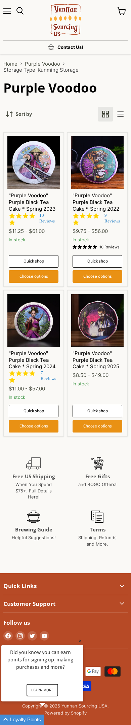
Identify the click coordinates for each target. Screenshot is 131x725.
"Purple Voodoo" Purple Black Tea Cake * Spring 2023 (32, 202)
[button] (50, 720)
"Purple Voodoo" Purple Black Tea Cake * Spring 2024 (32, 360)
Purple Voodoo (42, 64)
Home (10, 64)
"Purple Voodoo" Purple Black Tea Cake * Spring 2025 (96, 360)
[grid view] (105, 114)
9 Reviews (112, 218)
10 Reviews (47, 218)
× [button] (80, 640)
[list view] (120, 114)
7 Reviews (48, 375)
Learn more (42, 690)
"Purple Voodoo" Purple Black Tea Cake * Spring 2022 (96, 202)
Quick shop (34, 261)
